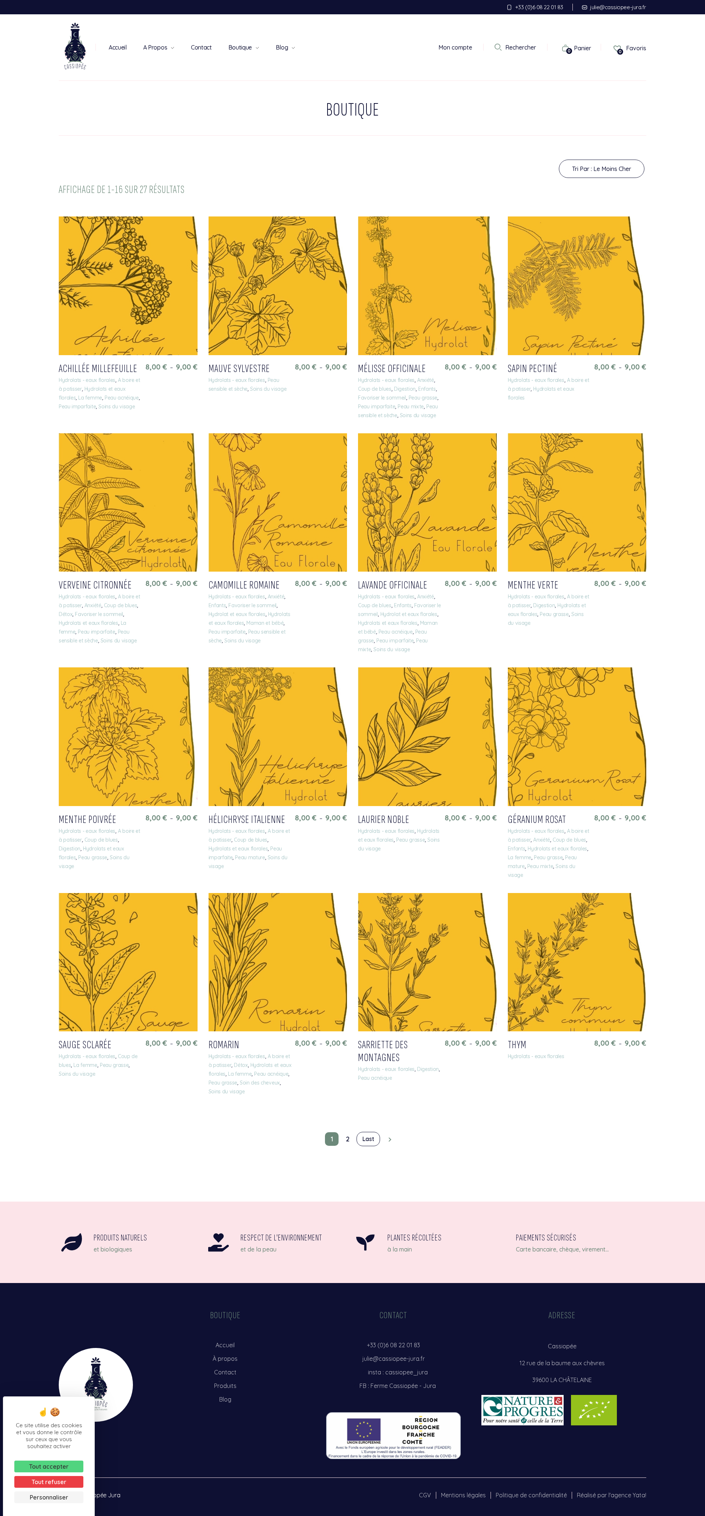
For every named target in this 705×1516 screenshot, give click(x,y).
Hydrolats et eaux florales (88, 623)
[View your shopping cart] (561, 48)
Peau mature (250, 857)
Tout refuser (49, 1482)
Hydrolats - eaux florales (87, 380)
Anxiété (425, 380)
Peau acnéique (122, 397)
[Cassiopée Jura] (75, 46)
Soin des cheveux (260, 1082)
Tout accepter (49, 1466)
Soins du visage (116, 406)
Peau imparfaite (77, 406)
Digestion (405, 389)
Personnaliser (49, 1497)
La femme (90, 397)
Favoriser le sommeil (382, 397)
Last (368, 1139)
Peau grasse (423, 397)
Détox (65, 614)
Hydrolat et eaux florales (237, 614)
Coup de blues (374, 389)
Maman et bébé (264, 623)
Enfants (427, 389)
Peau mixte (411, 406)
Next (388, 1139)
